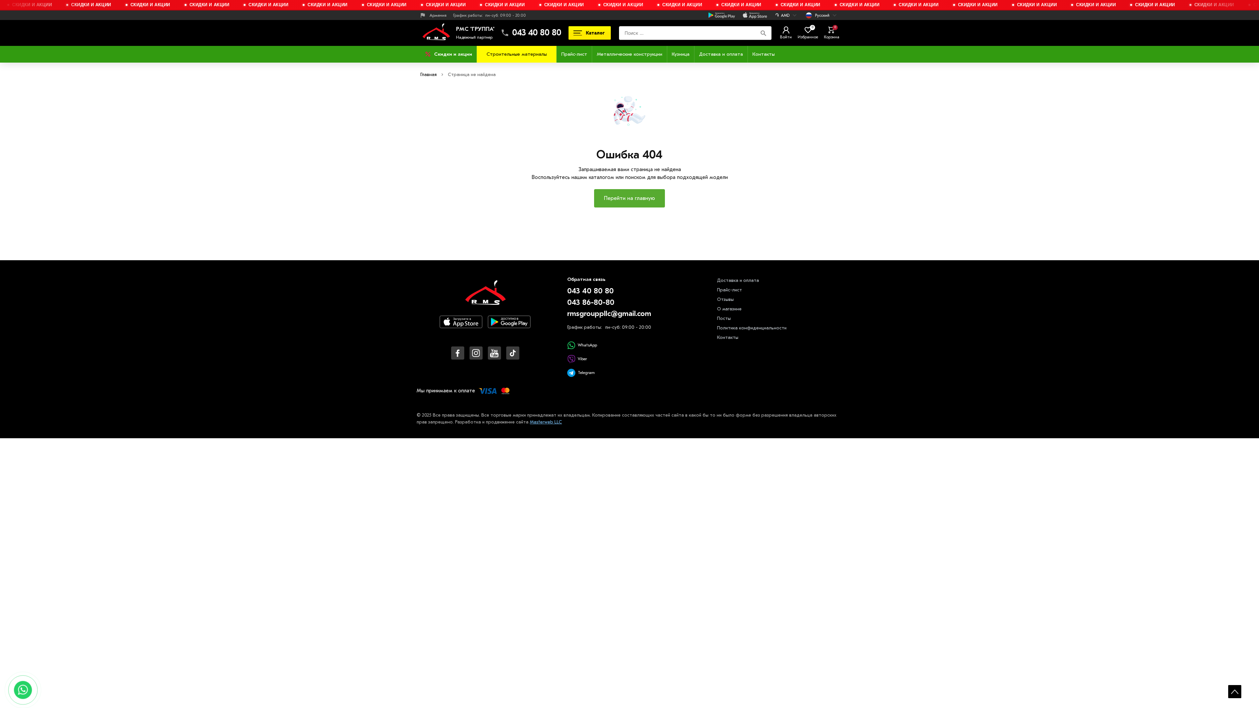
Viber (582, 358)
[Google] (722, 15)
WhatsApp (587, 345)
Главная (428, 74)
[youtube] (494, 353)
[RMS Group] (485, 297)
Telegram (586, 372)
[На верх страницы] (1234, 691)
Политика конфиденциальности (752, 328)
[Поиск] (763, 33)
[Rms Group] (436, 32)
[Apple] (755, 15)
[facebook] (457, 353)
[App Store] (461, 327)
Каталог (595, 33)
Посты (724, 318)
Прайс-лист (574, 54)
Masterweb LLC (546, 422)
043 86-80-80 (590, 302)
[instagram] (476, 353)
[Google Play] (509, 327)
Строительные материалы (517, 54)
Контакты (763, 54)
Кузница (680, 54)
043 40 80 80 (536, 33)
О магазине (729, 309)
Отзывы (725, 299)
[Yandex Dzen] (512, 353)
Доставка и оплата (721, 54)
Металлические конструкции (629, 54)
